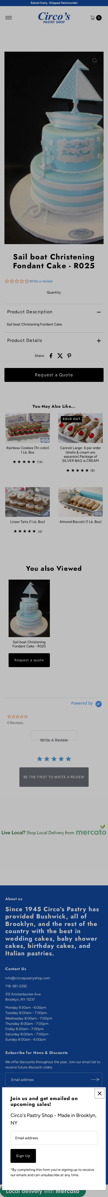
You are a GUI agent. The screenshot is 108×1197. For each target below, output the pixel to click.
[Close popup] (99, 1093)
